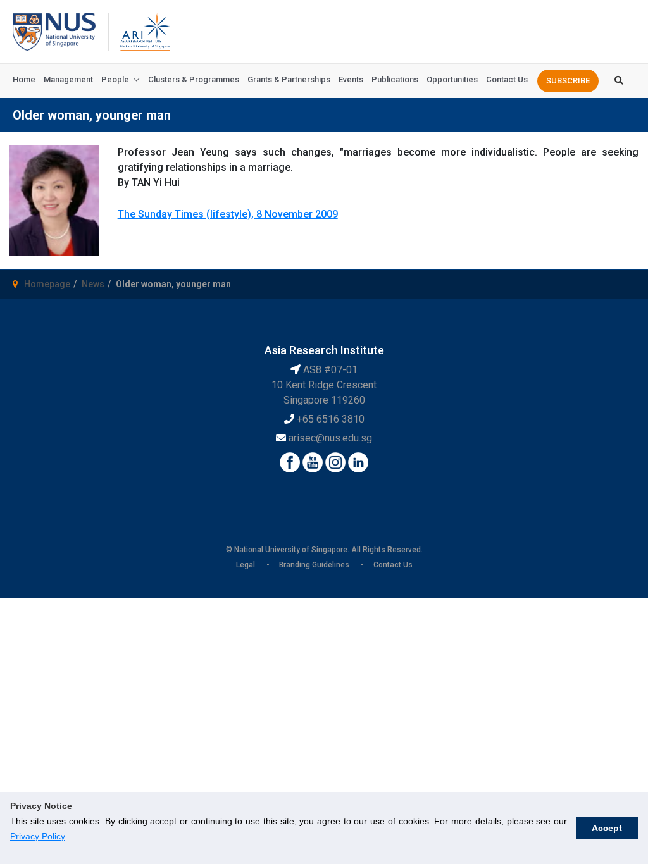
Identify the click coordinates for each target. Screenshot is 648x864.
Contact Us (507, 79)
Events (351, 79)
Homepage (47, 284)
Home (24, 79)
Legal (245, 564)
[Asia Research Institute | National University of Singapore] (144, 31)
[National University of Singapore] (54, 31)
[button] (568, 81)
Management (68, 79)
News (93, 284)
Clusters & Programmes (193, 79)
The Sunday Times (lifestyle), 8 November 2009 (228, 214)
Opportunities (452, 79)
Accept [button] (607, 828)
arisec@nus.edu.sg (330, 438)
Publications (394, 79)
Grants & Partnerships (288, 79)
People (115, 79)
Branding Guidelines (314, 564)
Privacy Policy (37, 836)
